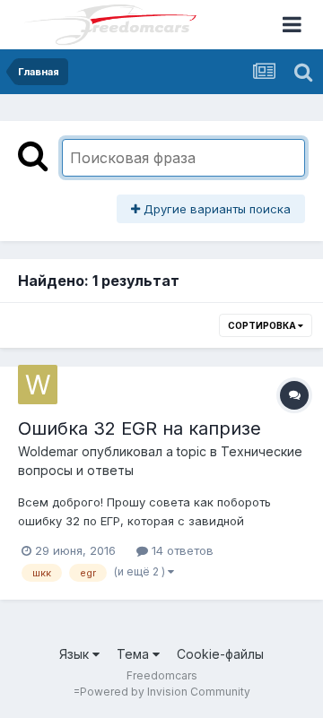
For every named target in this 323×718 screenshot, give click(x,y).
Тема (135, 654)
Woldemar (48, 451)
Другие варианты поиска (215, 209)
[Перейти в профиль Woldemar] (37, 384)
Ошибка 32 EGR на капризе (139, 428)
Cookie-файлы (220, 654)
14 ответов (181, 550)
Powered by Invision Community (165, 691)
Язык (75, 654)
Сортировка (263, 325)
